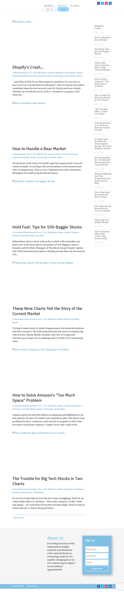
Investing (42, 76)
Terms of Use (31, 586)
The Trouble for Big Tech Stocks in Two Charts (47, 481)
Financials (16, 157)
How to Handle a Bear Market (39, 148)
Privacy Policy (18, 586)
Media (33, 409)
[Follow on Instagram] (106, 3)
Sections (48, 6)
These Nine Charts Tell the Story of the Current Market (47, 311)
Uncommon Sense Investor (26, 232)
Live (63, 9)
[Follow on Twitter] (102, 3)
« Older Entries (18, 518)
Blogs (60, 232)
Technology (58, 76)
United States (70, 76)
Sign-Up (49, 9)
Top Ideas (74, 6)
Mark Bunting (20, 73)
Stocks (50, 76)
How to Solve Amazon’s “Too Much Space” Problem (43, 397)
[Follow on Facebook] (98, 3)
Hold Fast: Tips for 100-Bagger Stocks (47, 227)
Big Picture (42, 73)
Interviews (33, 76)
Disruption (59, 73)
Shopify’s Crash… (28, 67)
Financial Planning (20, 76)
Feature (79, 73)
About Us (62, 6)
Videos (79, 76)
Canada (51, 73)
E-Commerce (70, 73)
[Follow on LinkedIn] (110, 3)
